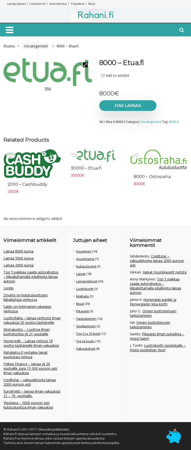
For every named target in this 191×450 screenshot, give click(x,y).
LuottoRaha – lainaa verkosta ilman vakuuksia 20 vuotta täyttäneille (32, 320)
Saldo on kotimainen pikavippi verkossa (27, 308)
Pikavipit (82, 311)
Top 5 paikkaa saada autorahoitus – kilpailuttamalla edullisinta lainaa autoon (30, 276)
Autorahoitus (58, 3)
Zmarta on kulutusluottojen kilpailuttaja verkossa (25, 297)
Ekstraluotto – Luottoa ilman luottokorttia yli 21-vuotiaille (26, 331)
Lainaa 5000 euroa (18, 258)
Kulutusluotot (86, 266)
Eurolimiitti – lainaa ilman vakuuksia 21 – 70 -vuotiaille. (31, 393)
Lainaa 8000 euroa (18, 251)
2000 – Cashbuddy (27, 184)
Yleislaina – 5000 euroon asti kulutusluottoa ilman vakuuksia (28, 405)
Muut (91, 3)
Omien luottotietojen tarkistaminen (153, 313)
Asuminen (83, 251)
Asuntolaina (85, 259)
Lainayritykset (16, 3)
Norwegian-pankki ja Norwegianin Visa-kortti (153, 301)
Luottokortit (38, 3)
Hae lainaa (128, 105)
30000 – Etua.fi (86, 168)
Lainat (80, 273)
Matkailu (82, 296)
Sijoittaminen (86, 326)
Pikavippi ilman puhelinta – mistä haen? (157, 336)
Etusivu (9, 46)
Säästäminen (86, 318)
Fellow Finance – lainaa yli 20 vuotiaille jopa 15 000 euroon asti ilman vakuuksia (30, 368)
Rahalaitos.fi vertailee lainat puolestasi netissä (25, 354)
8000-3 (174, 122)
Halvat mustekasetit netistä (165, 272)
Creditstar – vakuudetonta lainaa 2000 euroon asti (29, 382)
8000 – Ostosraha (152, 176)
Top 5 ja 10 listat (88, 333)
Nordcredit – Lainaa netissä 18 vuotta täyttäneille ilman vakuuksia (31, 343)
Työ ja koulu (85, 341)
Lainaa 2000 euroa (18, 265)
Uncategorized (36, 46)
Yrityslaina (77, 3)
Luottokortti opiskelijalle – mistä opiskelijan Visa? (158, 347)
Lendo (8, 288)
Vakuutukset (85, 348)
